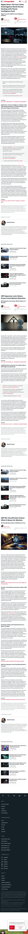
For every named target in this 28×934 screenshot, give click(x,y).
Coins (2, 820)
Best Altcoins (4, 841)
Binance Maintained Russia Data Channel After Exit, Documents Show (17, 283)
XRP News (8, 217)
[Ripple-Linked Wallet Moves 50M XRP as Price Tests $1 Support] (5, 773)
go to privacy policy (20, 927)
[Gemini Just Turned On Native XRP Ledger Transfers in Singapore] (5, 250)
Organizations (4, 822)
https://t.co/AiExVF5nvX (8, 393)
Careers (3, 880)
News (2, 801)
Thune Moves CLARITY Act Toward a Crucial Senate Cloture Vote (18, 257)
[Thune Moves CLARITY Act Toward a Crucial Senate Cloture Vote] (5, 258)
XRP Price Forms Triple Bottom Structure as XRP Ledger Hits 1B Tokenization (13, 583)
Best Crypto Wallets (5, 850)
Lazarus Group (21, 57)
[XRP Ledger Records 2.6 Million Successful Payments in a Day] (5, 781)
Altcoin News (4, 714)
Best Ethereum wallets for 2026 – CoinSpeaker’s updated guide (13, 201)
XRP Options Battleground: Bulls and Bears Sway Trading (13, 699)
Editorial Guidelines (5, 882)
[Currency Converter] (26, 2)
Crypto (2, 808)
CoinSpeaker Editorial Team (21, 20)
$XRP (13, 389)
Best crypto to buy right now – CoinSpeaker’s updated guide (13, 101)
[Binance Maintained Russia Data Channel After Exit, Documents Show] (5, 285)
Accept (11, 927)
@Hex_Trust (5, 387)
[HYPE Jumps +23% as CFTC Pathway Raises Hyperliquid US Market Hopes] (5, 757)
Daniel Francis (6, 20)
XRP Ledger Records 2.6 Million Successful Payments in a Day (17, 780)
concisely (19, 165)
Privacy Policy (4, 889)
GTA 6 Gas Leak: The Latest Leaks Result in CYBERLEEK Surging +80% (17, 746)
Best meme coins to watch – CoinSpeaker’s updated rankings (14, 424)
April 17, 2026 (17, 395)
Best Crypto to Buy (5, 839)
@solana (15, 385)
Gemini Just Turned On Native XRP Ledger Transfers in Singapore (17, 249)
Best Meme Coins (5, 847)
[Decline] (25, 921)
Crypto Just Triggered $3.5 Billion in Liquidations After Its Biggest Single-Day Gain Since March (17, 275)
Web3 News (3, 217)
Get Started (25, 932)
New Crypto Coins (5, 845)
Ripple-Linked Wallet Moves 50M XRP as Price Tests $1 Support (17, 772)
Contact (3, 878)
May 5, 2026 (19, 95)
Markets (3, 806)
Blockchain (3, 810)
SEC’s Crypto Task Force (11, 613)
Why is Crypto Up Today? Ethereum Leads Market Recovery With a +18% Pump (17, 763)
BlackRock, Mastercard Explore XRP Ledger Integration (12, 661)
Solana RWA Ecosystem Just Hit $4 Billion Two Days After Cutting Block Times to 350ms (17, 266)
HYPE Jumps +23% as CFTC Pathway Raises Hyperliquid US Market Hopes (17, 755)
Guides (3, 829)
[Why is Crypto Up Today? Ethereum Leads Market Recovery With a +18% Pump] (5, 765)
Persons (3, 824)
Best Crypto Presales (6, 843)
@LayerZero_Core (14, 387)
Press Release (4, 813)
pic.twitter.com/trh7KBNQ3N (9, 93)
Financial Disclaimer (5, 887)
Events (2, 827)
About (2, 876)
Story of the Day (5, 804)
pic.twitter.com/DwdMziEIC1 (9, 158)
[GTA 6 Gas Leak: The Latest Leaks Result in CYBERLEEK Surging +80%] (5, 748)
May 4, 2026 (19, 160)
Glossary (3, 831)
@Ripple (10, 147)
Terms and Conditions (6, 884)
